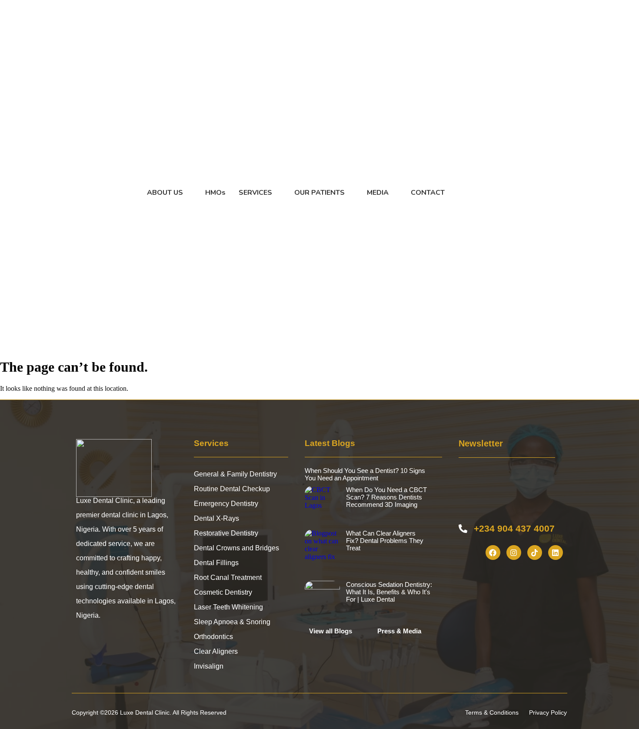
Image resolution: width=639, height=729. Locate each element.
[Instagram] (513, 552)
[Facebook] (493, 552)
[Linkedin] (555, 552)
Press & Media (399, 631)
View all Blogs (330, 631)
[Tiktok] (534, 552)
